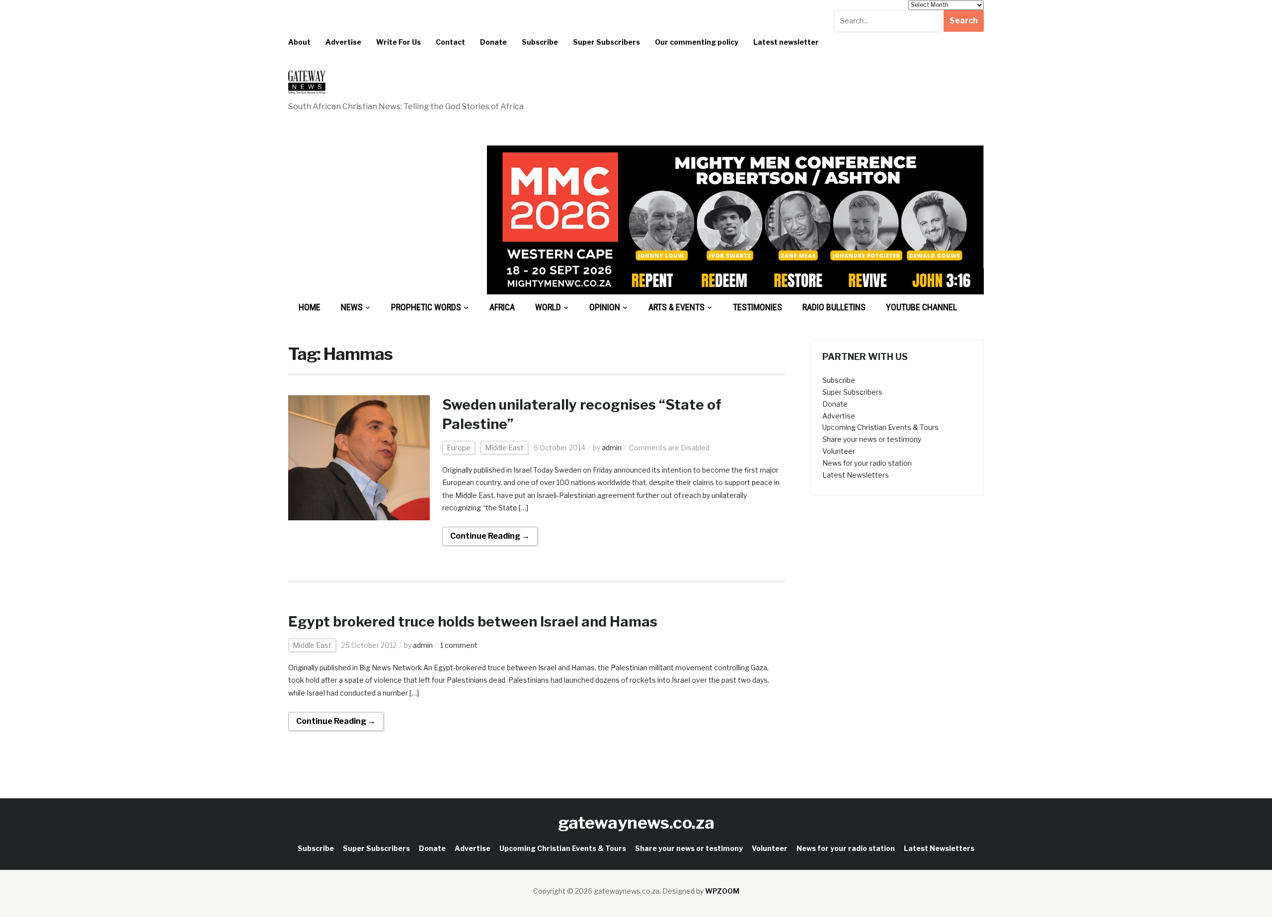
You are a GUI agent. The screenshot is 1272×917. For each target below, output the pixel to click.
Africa (502, 307)
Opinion (604, 307)
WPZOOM (722, 891)
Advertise (343, 42)
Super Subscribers (606, 42)
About (299, 42)
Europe (459, 447)
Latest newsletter (786, 42)
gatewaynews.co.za (636, 822)
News (352, 307)
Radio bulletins (834, 307)
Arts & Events (676, 307)
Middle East (504, 447)
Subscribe (540, 42)
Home (309, 307)
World (548, 307)
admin (612, 447)
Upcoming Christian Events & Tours (880, 427)
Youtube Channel (921, 307)
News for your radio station (867, 463)
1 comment (458, 645)
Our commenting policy (696, 42)
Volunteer (838, 451)
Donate (493, 42)
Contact (450, 42)
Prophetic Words (426, 307)
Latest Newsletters (855, 475)
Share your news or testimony (871, 439)
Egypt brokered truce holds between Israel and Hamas (472, 621)
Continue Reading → (490, 536)
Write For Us (398, 42)
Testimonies (757, 307)
